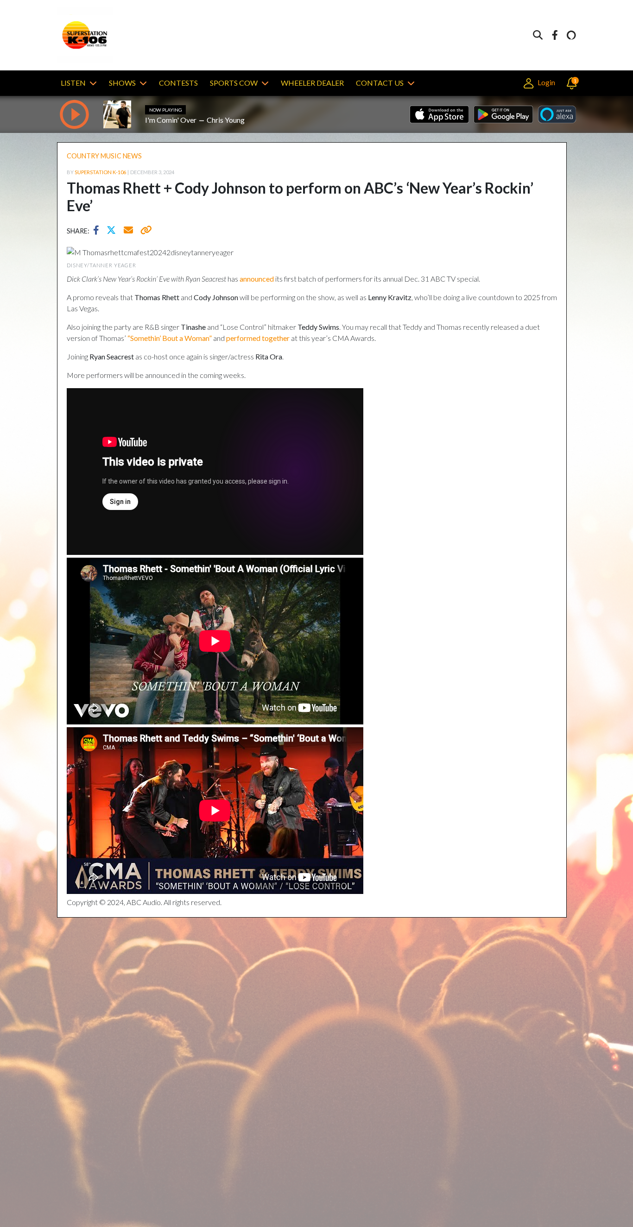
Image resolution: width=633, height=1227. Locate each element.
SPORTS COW (234, 82)
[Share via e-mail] (129, 231)
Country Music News (104, 156)
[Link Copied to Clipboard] (144, 231)
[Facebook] (554, 35)
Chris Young (226, 119)
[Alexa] (571, 35)
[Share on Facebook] (98, 231)
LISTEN (73, 82)
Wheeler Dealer (312, 82)
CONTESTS (178, 82)
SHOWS (122, 82)
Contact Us (380, 82)
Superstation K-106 (100, 172)
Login (545, 82)
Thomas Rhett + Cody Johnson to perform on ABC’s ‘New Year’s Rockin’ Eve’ (300, 196)
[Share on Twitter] (113, 231)
